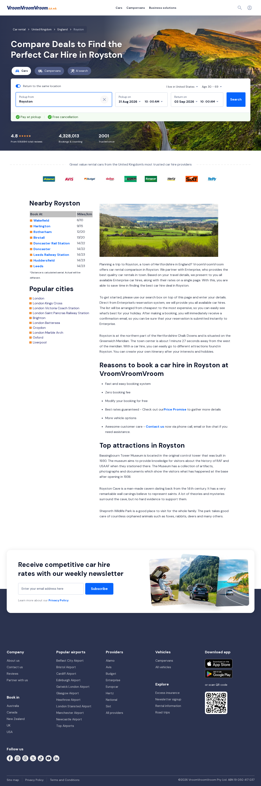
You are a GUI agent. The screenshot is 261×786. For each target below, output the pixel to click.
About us (13, 661)
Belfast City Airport (70, 661)
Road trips (162, 712)
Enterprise (113, 680)
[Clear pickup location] (104, 99)
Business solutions (162, 8)
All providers (114, 713)
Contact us (155, 426)
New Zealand (16, 719)
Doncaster (42, 249)
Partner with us (17, 680)
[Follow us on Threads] (25, 758)
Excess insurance (167, 693)
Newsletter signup (168, 699)
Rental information (168, 706)
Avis (109, 667)
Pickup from (26, 97)
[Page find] (239, 7)
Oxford (38, 338)
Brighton (39, 318)
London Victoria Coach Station (56, 308)
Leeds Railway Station (51, 255)
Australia (13, 706)
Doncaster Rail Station (51, 243)
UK (8, 725)
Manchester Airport (70, 713)
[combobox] (57, 101)
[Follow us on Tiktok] (41, 758)
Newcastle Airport (69, 719)
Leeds (38, 266)
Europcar (112, 687)
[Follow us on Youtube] (48, 758)
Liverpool (39, 342)
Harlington (41, 226)
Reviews (12, 674)
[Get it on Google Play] (218, 674)
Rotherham (42, 232)
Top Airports (65, 726)
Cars (119, 8)
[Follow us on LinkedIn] (56, 758)
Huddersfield (44, 260)
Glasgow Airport (67, 693)
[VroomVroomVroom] (32, 8)
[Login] (249, 7)
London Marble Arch (48, 333)
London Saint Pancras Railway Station (61, 313)
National (111, 700)
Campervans (135, 8)
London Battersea (46, 323)
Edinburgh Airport (68, 680)
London (38, 298)
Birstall (39, 238)
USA (10, 732)
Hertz (110, 693)
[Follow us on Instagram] (17, 758)
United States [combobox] (180, 86)
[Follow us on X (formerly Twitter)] (33, 758)
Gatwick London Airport (73, 687)
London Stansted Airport (73, 706)
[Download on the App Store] (218, 663)
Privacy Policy (59, 600)
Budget (111, 674)
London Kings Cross (47, 303)
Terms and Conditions (65, 780)
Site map (13, 780)
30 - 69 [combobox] (210, 86)
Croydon (39, 328)
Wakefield (41, 221)
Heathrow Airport (68, 700)
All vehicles (163, 667)
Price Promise (175, 409)
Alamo (110, 661)
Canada (12, 712)
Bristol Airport (66, 667)
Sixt (108, 706)
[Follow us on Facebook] (10, 758)
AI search (82, 71)
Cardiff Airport (66, 674)
